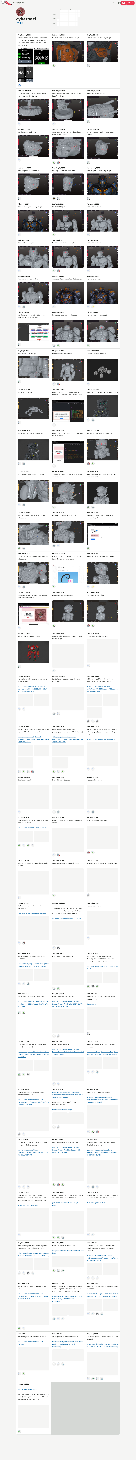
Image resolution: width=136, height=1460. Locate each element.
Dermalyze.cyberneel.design (62, 1085)
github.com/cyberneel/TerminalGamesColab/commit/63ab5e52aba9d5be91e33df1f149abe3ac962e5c (33, 1031)
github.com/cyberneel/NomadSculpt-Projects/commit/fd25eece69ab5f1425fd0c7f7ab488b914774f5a (33, 1077)
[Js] (28, 828)
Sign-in (130, 3)
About (114, 3)
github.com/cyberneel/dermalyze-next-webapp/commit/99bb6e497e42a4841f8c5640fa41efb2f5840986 (67, 1070)
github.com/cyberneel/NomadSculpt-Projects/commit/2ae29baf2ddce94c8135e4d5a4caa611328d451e (67, 1123)
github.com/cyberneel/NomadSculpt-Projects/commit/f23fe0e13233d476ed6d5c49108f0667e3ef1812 (102, 1126)
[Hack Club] (6, 3)
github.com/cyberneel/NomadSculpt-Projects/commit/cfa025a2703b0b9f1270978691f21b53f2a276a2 (33, 1265)
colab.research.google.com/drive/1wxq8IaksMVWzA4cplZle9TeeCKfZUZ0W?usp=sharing (33, 944)
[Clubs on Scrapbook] (123, 3)
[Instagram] (93, 1202)
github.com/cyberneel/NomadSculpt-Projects (65, 1175)
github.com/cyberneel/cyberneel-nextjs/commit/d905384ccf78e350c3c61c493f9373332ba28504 (33, 733)
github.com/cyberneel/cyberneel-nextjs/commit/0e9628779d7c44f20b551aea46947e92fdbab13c (68, 733)
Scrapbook (18, 3)
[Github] (19, 703)
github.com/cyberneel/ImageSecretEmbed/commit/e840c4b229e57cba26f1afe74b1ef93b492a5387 (33, 983)
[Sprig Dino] (97, 965)
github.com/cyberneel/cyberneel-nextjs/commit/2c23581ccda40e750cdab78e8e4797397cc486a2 (102, 687)
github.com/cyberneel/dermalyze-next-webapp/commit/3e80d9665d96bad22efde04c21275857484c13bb (33, 687)
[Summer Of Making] (54, 65)
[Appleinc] (97, 1244)
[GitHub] (119, 2)
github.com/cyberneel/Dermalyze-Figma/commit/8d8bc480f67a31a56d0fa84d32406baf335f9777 (33, 1126)
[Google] (28, 967)
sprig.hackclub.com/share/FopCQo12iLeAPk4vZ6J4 (102, 946)
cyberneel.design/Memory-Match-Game (32, 897)
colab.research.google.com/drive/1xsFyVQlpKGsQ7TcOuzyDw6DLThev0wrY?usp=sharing (67, 1267)
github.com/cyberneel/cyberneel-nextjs (101, 733)
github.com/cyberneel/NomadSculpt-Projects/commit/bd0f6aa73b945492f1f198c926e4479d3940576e (102, 1228)
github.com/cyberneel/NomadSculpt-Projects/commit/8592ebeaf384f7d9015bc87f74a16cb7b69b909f (102, 1075)
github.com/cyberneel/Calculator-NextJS (32, 815)
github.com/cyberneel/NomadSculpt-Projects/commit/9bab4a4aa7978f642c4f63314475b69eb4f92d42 (67, 983)
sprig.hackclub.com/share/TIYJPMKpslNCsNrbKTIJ (68, 1221)
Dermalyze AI (91, 982)
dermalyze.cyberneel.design (96, 1174)
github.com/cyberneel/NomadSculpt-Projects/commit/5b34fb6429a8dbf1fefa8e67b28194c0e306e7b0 (68, 1029)
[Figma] (23, 1154)
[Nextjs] (97, 714)
